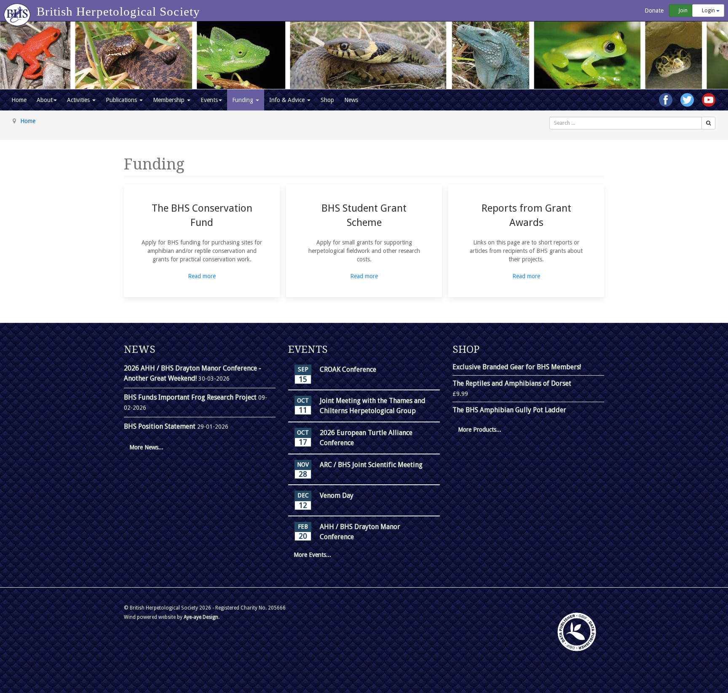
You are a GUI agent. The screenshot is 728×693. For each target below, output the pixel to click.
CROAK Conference (348, 369)
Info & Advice (287, 100)
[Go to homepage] (18, 10)
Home (19, 100)
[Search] (708, 123)
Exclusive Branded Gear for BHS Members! (516, 367)
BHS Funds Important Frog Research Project (191, 397)
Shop (327, 100)
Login (708, 10)
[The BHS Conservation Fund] (202, 241)
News (351, 100)
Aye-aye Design (201, 617)
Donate (653, 10)
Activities (79, 100)
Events (209, 100)
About (45, 100)
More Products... (479, 429)
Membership (169, 100)
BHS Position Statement (160, 426)
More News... (146, 447)
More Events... (312, 554)
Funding (243, 100)
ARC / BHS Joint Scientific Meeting (371, 465)
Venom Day (336, 496)
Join (682, 10)
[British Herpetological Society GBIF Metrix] (576, 631)
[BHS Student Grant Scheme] (364, 241)
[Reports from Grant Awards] (526, 241)
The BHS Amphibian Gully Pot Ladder (509, 410)
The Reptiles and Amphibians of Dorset (511, 383)
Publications (122, 100)
